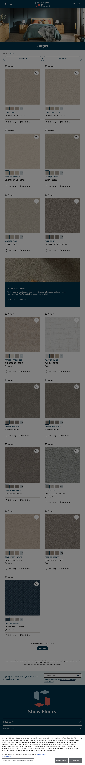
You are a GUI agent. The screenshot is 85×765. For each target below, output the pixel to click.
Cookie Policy (6, 756)
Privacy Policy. (41, 754)
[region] (42, 750)
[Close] (81, 738)
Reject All (75, 760)
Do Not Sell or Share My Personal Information (18, 760)
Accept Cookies (61, 760)
